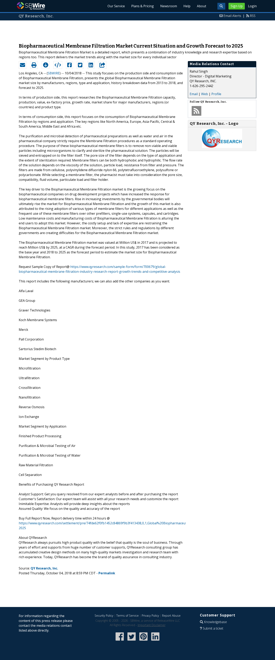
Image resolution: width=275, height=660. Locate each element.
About (201, 6)
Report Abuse (171, 615)
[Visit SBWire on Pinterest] (143, 641)
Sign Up (237, 6)
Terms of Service (127, 615)
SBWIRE (54, 73)
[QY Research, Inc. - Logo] (222, 147)
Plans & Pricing (142, 6)
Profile (216, 94)
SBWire (31, 6)
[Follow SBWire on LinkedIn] (155, 641)
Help (186, 6)
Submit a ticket (213, 628)
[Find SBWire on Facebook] (119, 641)
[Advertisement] (137, 30)
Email (194, 94)
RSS (252, 16)
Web (204, 94)
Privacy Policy (150, 615)
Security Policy (104, 615)
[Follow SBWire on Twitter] (131, 641)
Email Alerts (232, 16)
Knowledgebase (215, 622)
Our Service (116, 6)
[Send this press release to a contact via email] (22, 65)
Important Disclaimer (151, 625)
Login (252, 6)
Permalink (106, 573)
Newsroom (168, 6)
